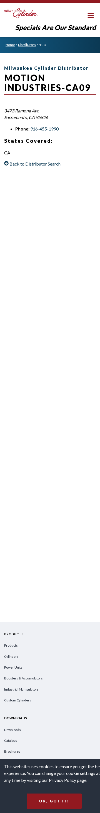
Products (11, 645)
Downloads (12, 730)
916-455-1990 (44, 128)
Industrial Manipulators (21, 689)
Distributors (27, 45)
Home (10, 45)
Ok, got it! (54, 801)
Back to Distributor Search (35, 163)
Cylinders (11, 656)
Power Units (13, 667)
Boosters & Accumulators (23, 678)
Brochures (12, 751)
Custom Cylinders (17, 700)
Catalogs (10, 740)
